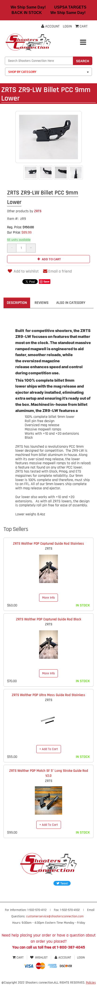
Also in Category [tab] (70, 302)
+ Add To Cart (48, 749)
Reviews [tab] (41, 302)
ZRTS (24, 211)
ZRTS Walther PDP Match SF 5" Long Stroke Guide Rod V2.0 (48, 773)
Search (82, 60)
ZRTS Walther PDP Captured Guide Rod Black (48, 619)
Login (67, 26)
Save (46, 281)
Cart (20, 957)
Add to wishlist (26, 271)
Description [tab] (17, 302)
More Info (48, 598)
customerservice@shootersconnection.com (55, 916)
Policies (91, 983)
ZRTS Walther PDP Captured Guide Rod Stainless (48, 543)
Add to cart (51, 259)
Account (52, 26)
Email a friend (60, 271)
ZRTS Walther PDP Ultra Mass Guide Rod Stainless (48, 695)
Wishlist (41, 957)
